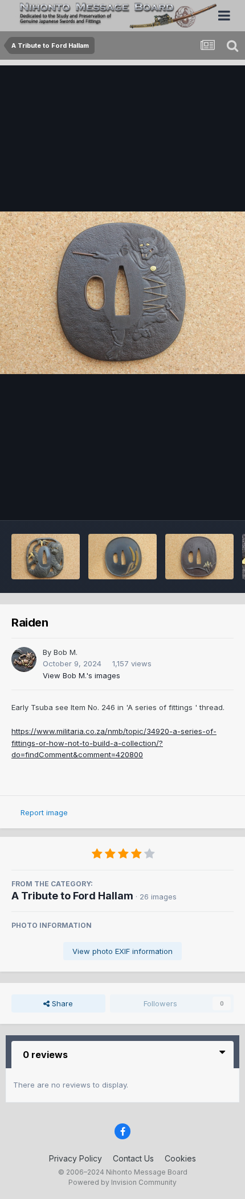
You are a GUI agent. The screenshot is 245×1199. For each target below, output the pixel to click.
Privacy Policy (75, 1158)
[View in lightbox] (122, 292)
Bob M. (65, 652)
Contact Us (133, 1158)
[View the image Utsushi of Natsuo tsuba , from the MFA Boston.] (199, 556)
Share (61, 1003)
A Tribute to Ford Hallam (72, 896)
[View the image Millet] (122, 556)
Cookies (180, 1158)
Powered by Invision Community (122, 1182)
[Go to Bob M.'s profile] (23, 659)
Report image (44, 812)
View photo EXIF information (122, 951)
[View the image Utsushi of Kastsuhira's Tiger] (45, 556)
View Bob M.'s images (81, 675)
